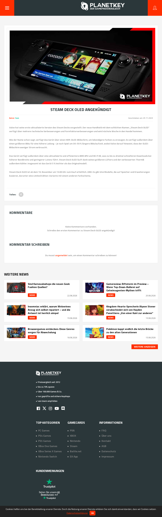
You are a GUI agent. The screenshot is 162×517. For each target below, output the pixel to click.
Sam (17, 117)
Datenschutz (109, 451)
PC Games (44, 430)
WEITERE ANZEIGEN (144, 346)
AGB (104, 446)
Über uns (106, 435)
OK (92, 513)
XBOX (73, 435)
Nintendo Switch (47, 456)
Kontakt (106, 441)
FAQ (104, 430)
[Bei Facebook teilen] (21, 194)
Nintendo (75, 441)
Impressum (108, 456)
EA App (74, 456)
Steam (73, 446)
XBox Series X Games (50, 451)
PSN (72, 430)
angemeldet (61, 255)
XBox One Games (47, 446)
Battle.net (75, 451)
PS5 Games (44, 441)
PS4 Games (44, 435)
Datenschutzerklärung (77, 513)
